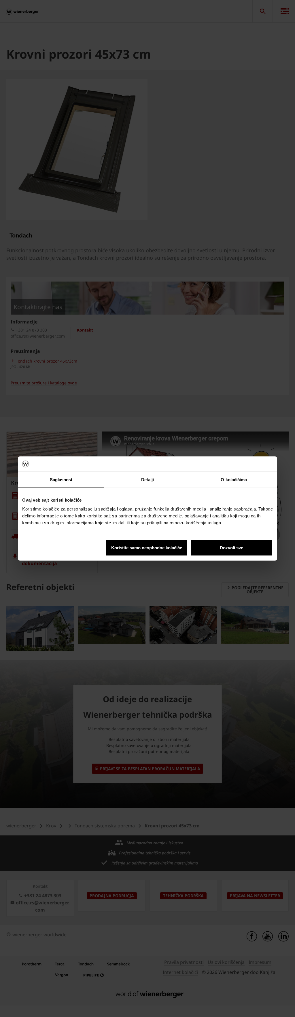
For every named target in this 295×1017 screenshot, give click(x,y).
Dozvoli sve (231, 547)
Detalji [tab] (147, 479)
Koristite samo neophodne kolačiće (146, 547)
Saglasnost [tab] (61, 479)
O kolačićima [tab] (234, 479)
